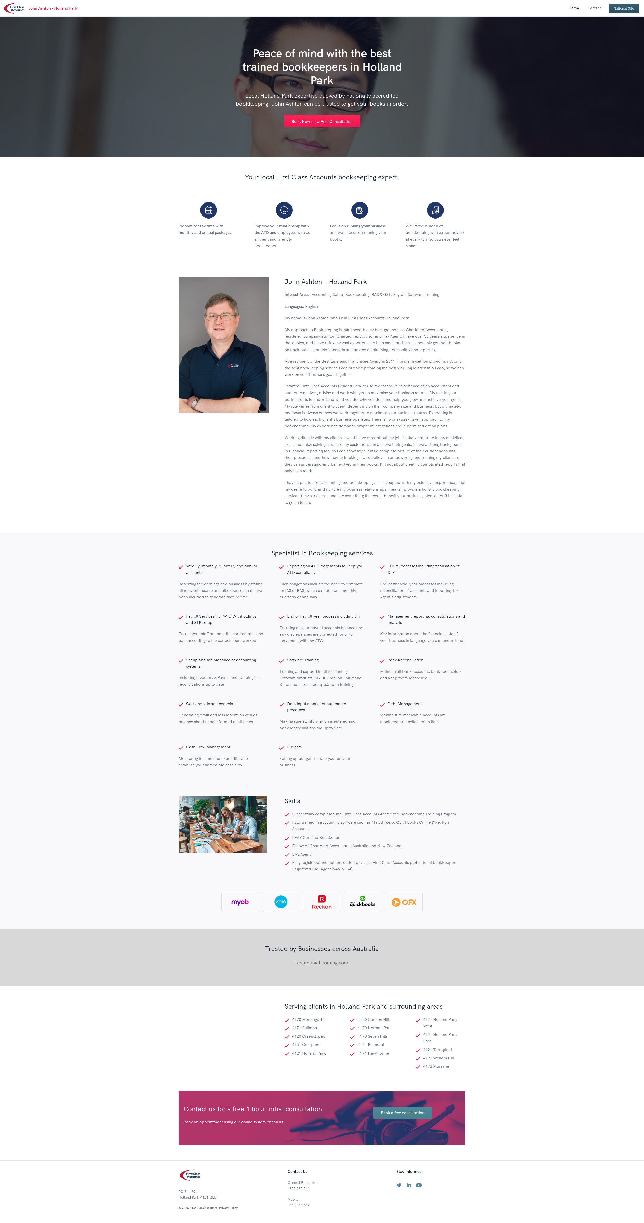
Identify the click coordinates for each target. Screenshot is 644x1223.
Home (574, 8)
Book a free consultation (402, 1112)
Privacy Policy (228, 1208)
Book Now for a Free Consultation (322, 121)
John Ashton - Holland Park (52, 8)
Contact (594, 8)
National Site (624, 8)
